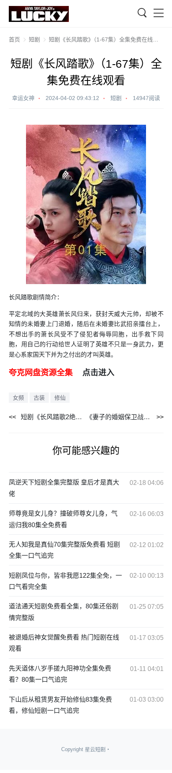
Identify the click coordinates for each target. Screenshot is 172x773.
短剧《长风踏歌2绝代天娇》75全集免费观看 (53, 417)
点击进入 (98, 372)
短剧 (34, 39)
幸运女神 (23, 98)
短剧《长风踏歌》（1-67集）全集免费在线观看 (106, 39)
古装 (39, 397)
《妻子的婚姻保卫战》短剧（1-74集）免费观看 (125, 417)
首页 (14, 39)
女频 (18, 397)
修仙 (60, 397)
